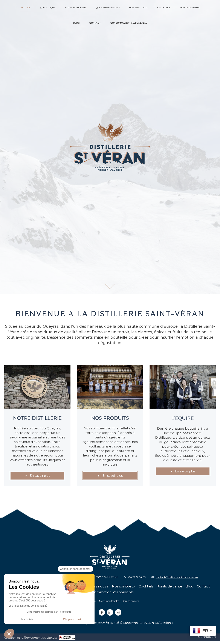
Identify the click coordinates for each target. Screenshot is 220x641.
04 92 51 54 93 (137, 577)
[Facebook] (102, 612)
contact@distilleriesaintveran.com (177, 577)
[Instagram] (118, 612)
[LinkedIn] (110, 612)
